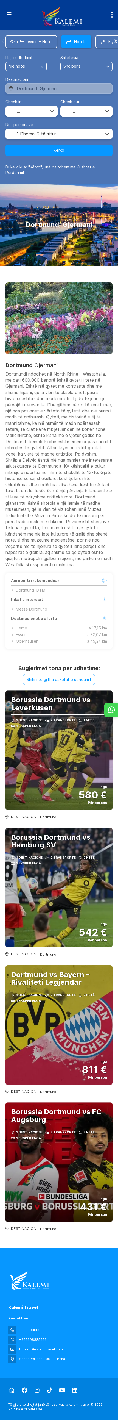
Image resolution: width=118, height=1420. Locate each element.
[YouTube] (62, 1390)
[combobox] (77, 66)
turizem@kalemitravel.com (41, 1349)
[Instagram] (36, 1390)
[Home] (11, 1390)
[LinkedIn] (74, 1390)
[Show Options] (108, 66)
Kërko (59, 150)
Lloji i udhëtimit (19, 57)
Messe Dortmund (31, 609)
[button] (2, 41)
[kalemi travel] (29, 1280)
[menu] (112, 15)
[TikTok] (49, 1390)
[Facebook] (24, 1390)
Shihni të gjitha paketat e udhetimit (59, 679)
